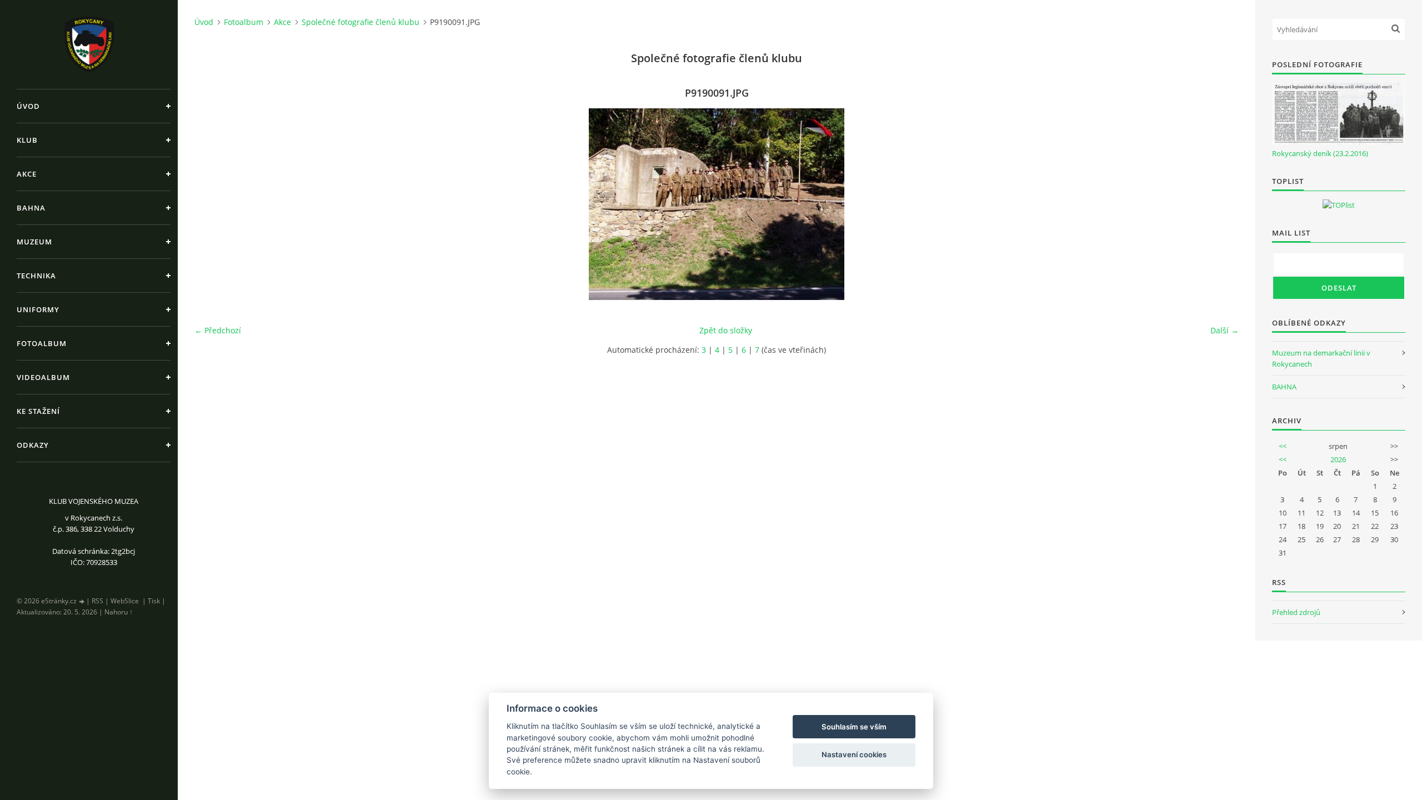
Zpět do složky (725, 330)
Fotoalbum (42, 343)
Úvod (28, 106)
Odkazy (33, 445)
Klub (27, 140)
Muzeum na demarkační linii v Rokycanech (1321, 358)
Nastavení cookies (854, 754)
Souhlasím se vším (854, 726)
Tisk (154, 601)
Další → (1224, 330)
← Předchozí (217, 330)
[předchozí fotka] (212, 204)
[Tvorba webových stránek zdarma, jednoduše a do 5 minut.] (82, 601)
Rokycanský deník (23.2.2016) (1320, 153)
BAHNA (1284, 387)
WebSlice (125, 601)
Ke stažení (38, 411)
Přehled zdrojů (1296, 612)
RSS (97, 601)
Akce (27, 174)
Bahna (31, 208)
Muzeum (34, 242)
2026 (1338, 459)
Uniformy (38, 309)
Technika (36, 276)
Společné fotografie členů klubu (360, 22)
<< (1282, 446)
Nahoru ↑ (118, 612)
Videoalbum (43, 377)
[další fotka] (1220, 204)
